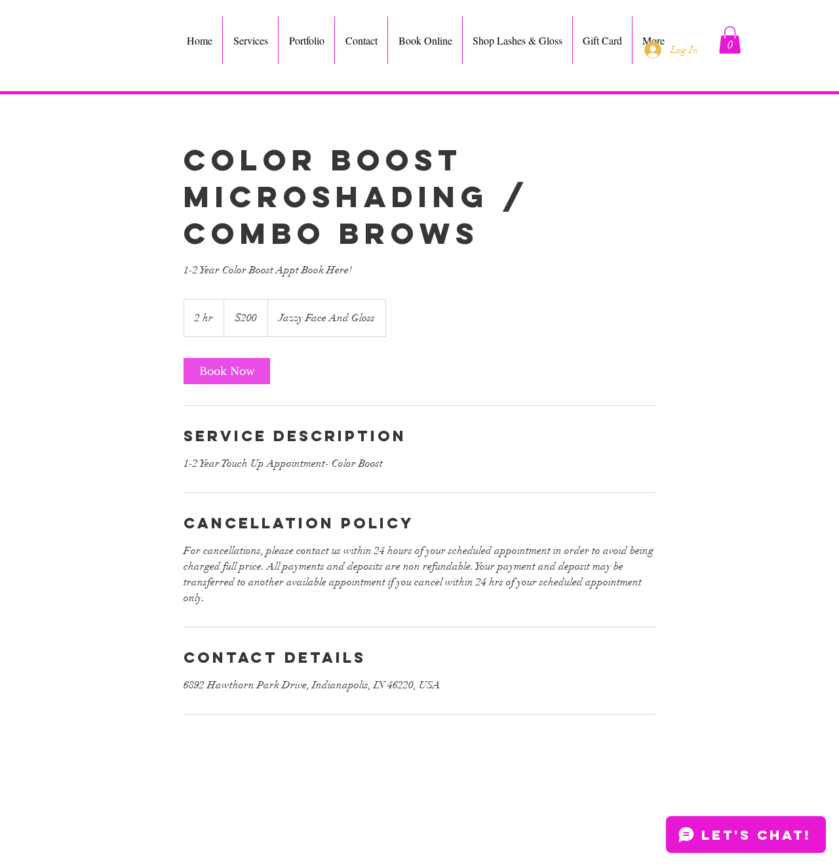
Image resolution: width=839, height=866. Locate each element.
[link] (227, 371)
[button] (729, 40)
